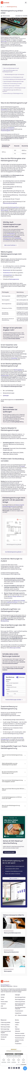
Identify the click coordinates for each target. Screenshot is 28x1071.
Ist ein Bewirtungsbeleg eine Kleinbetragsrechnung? (14, 79)
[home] (5, 2)
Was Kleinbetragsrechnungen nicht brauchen (14, 74)
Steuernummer (6, 270)
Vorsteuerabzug (11, 233)
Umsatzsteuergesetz (5, 130)
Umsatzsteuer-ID (7, 272)
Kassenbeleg (14, 358)
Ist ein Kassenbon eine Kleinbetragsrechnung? (13, 77)
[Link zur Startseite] (5, 981)
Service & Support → (5, 984)
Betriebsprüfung (5, 621)
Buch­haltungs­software (8, 236)
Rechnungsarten (4, 210)
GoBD (5, 619)
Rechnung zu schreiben (19, 600)
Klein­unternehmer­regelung (10, 203)
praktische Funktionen (12, 602)
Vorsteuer (22, 466)
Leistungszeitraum (7, 275)
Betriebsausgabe (5, 375)
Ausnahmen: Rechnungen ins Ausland (11, 85)
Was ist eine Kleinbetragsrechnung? (11, 68)
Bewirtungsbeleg (18, 369)
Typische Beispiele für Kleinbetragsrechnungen (13, 81)
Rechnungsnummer (14, 279)
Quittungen (6, 395)
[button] (25, 2)
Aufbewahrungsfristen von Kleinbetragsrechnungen (14, 87)
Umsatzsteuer (4, 109)
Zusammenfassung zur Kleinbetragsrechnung (13, 93)
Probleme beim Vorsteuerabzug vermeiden (12, 83)
